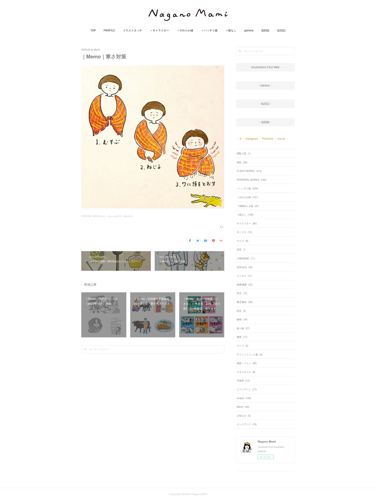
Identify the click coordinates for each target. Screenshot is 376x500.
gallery (248, 30)
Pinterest (267, 138)
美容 (241, 249)
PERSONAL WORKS (251, 179)
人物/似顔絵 (246, 258)
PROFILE (109, 30)
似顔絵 (265, 30)
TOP (93, 30)
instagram (252, 138)
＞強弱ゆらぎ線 (248, 205)
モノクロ (244, 232)
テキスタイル (246, 371)
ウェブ (242, 240)
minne (281, 138)
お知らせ (244, 415)
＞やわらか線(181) (114, 216)
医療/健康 (245, 284)
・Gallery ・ (265, 85)
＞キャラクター (159, 30)
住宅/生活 (245, 267)
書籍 (242, 336)
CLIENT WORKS (249, 170)
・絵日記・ (265, 103)
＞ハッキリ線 (209, 30)
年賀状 (243, 380)
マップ (242, 345)
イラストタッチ (132, 30)
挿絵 (242, 162)
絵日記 (281, 30)
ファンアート (247, 389)
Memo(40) (128, 216)
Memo (243, 406)
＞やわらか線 (185, 30)
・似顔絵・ (265, 122)
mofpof (244, 398)
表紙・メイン (247, 363)
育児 (242, 293)
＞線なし (230, 30)
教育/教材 (245, 301)
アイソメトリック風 (249, 354)
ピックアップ (247, 424)
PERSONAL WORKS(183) (93, 216)
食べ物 (243, 328)
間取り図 (244, 153)
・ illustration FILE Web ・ (265, 67)
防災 (241, 310)
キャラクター (247, 223)
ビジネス (244, 275)
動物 (242, 319)
